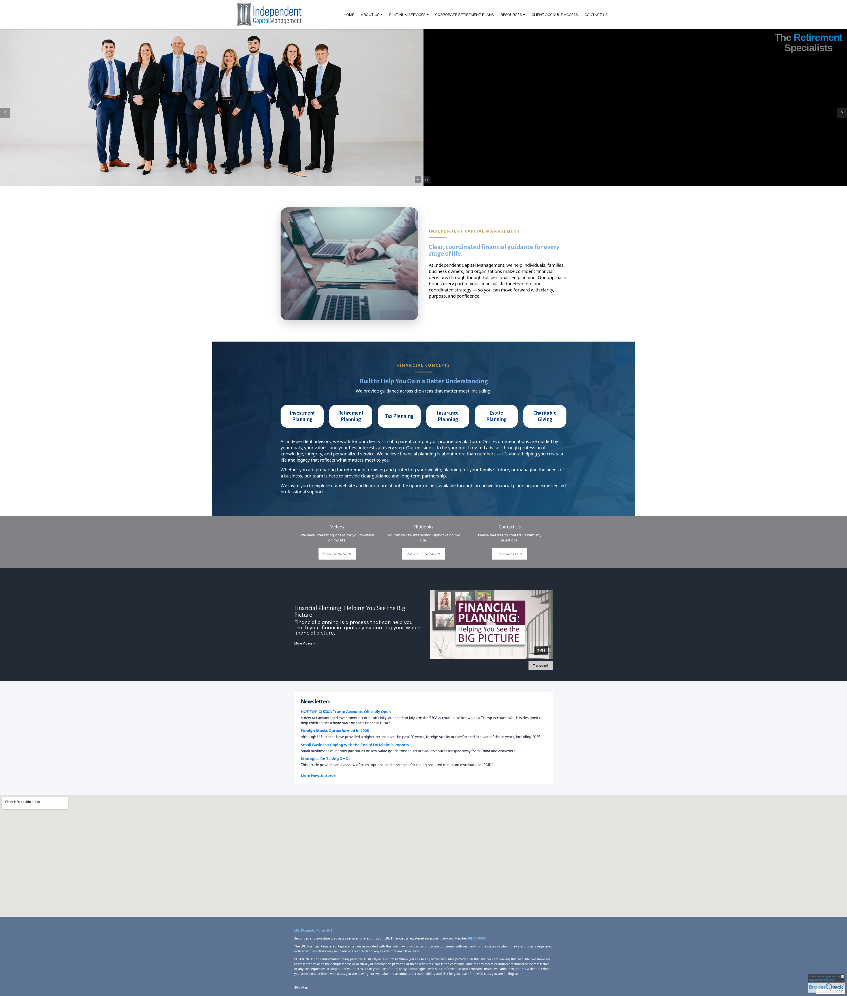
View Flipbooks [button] (421, 554)
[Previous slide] (5, 113)
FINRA (473, 938)
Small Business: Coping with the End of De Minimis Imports (355, 745)
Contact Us (596, 14)
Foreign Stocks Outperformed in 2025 (335, 731)
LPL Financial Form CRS (313, 930)
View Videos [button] (335, 554)
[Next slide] (842, 113)
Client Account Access (555, 14)
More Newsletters (318, 776)
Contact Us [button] (507, 554)
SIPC (483, 938)
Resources (511, 14)
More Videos (304, 643)
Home (349, 14)
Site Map (301, 987)
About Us (370, 14)
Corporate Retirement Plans (464, 14)
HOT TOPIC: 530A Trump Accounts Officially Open (346, 712)
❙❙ (427, 179)
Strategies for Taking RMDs (325, 759)
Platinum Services (407, 14)
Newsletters (316, 702)
